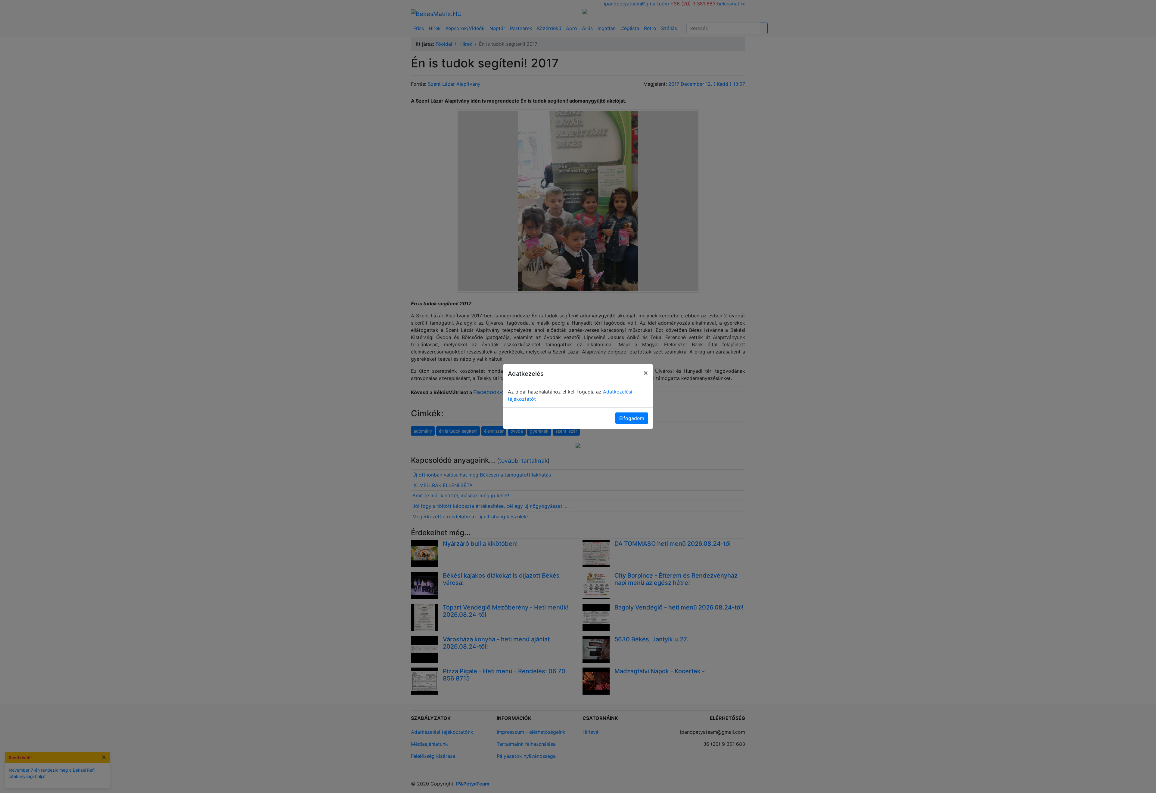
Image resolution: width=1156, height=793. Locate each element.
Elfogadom (631, 418)
